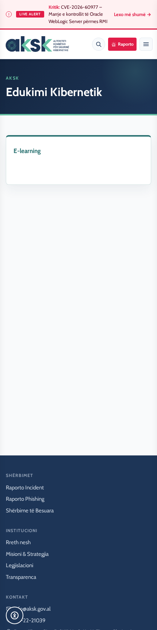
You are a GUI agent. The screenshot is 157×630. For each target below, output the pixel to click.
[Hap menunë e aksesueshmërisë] (14, 615)
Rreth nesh (18, 542)
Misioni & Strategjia (27, 554)
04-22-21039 (30, 620)
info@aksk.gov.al (32, 609)
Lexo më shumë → (132, 14)
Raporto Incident (25, 487)
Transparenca (21, 577)
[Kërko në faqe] (98, 44)
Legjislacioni (19, 565)
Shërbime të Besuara (30, 510)
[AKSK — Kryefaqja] (37, 44)
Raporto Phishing (25, 499)
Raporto (126, 44)
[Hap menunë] (146, 44)
